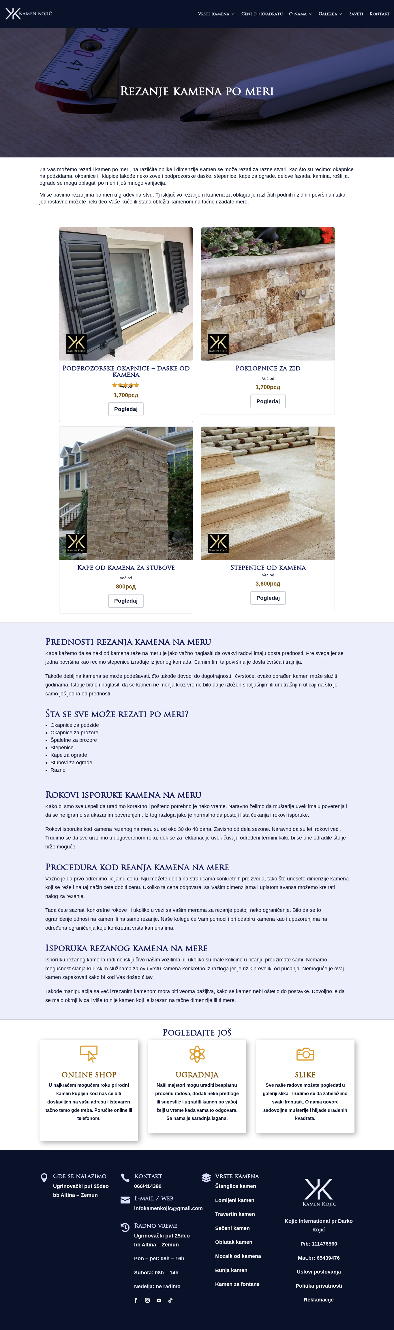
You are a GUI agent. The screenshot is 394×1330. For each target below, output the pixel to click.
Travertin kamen (235, 1214)
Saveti (356, 13)
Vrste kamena (213, 13)
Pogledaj (126, 409)
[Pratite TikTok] (170, 1300)
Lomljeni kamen (234, 1200)
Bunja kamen (231, 1270)
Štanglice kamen (235, 1186)
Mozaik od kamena (238, 1256)
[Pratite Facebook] (135, 1300)
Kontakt (379, 13)
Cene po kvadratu (262, 13)
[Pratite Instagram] (147, 1300)
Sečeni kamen (232, 1228)
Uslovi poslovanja (319, 1272)
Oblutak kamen (233, 1242)
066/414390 (148, 1186)
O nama (298, 13)
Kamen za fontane (237, 1284)
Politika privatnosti (319, 1286)
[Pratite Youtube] (159, 1300)
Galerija (328, 13)
